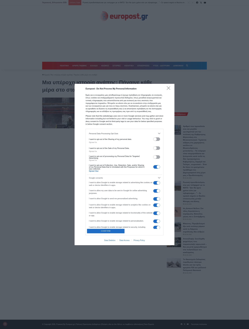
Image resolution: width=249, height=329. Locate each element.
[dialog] (124, 164)
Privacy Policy (139, 240)
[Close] (169, 88)
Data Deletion (109, 240)
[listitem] (124, 133)
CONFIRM (106, 231)
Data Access (124, 240)
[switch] (156, 139)
